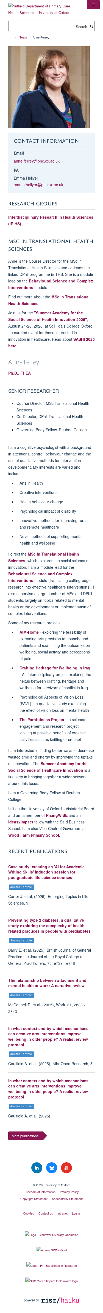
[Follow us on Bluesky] (52, 1168)
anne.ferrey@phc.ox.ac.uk (37, 161)
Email (19, 153)
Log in (76, 1213)
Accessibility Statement (67, 1198)
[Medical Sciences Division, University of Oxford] (51, 1180)
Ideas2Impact (20, 822)
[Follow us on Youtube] (66, 1168)
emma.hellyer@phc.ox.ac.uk (38, 184)
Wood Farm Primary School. (34, 835)
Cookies (28, 1213)
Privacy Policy (69, 1192)
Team (23, 37)
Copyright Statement (34, 1198)
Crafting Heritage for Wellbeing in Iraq (55, 668)
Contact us (45, 1213)
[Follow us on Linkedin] (37, 1168)
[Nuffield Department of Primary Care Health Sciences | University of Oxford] (43, 7)
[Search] (91, 26)
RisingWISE (57, 815)
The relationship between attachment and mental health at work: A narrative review (47, 982)
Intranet (62, 1213)
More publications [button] (25, 1135)
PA (16, 170)
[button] (93, 4)
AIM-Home (29, 632)
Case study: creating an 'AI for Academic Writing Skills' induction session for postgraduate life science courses (46, 872)
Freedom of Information (39, 1192)
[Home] (13, 37)
